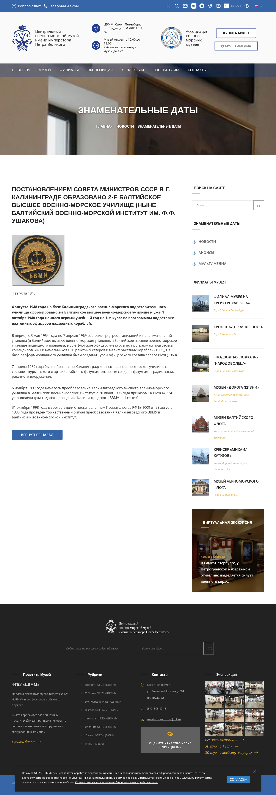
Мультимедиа (237, 46)
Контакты (197, 69)
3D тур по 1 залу (220, 746)
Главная (104, 126)
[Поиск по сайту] (177, 6)
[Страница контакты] (185, 6)
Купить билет (25, 742)
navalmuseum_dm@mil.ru (164, 719)
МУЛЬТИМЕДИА (212, 263)
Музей (44, 69)
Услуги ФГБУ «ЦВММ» (99, 735)
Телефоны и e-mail (64, 6)
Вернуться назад (37, 434)
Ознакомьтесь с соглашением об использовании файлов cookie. (116, 782)
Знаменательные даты (159, 126)
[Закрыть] (254, 771)
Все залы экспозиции (223, 740)
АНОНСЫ (206, 252)
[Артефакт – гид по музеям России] (232, 6)
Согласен (238, 779)
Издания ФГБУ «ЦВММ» (100, 727)
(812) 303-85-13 (156, 708)
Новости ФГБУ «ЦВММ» (100, 685)
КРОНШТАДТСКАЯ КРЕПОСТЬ (238, 327)
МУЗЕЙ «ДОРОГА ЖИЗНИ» (236, 387)
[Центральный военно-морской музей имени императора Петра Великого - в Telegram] (210, 6)
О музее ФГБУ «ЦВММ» (100, 693)
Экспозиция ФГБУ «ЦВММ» (103, 701)
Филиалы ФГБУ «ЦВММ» (101, 718)
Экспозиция (100, 69)
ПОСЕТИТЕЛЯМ (166, 69)
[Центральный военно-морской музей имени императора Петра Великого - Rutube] (218, 6)
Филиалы (69, 69)
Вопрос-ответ (29, 6)
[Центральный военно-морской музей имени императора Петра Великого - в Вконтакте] (193, 6)
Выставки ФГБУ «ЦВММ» (101, 710)
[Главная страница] (168, 6)
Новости (21, 69)
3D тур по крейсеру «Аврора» (229, 752)
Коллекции (132, 69)
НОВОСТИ (207, 241)
